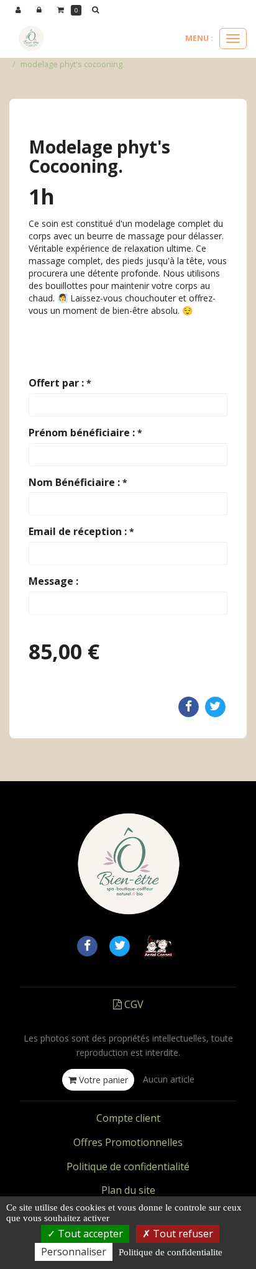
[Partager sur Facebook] (87, 944)
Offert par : (60, 383)
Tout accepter (89, 1233)
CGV (133, 1004)
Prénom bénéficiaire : (85, 432)
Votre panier (102, 1080)
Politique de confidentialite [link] (170, 1252)
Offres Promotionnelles (128, 1142)
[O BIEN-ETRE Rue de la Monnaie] (31, 38)
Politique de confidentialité (128, 1166)
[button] (97, 10)
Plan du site (128, 1190)
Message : (53, 581)
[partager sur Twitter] (120, 944)
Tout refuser (181, 1233)
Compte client (128, 1118)
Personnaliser (73, 1251)
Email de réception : (81, 531)
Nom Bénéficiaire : (78, 482)
